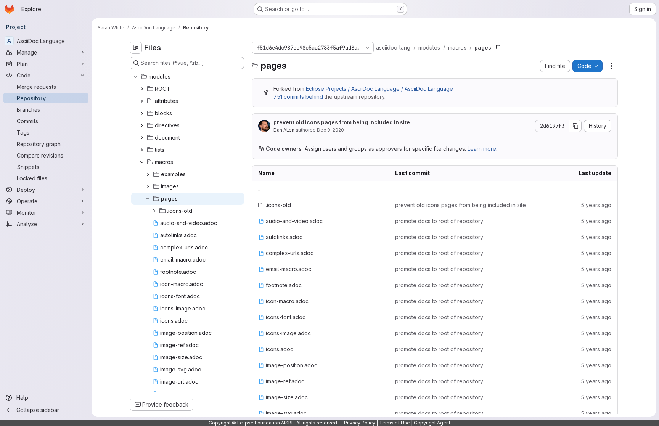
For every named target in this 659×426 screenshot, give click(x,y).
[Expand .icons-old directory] (154, 210)
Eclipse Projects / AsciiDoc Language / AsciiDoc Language (379, 88)
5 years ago (596, 205)
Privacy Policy (359, 423)
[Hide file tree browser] (136, 48)
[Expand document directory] (141, 137)
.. (259, 189)
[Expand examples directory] (148, 174)
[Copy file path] (499, 48)
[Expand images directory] (148, 186)
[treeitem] (187, 77)
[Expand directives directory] (141, 125)
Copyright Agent (432, 423)
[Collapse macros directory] (141, 162)
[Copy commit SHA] (575, 126)
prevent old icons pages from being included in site (341, 122)
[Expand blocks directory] (141, 113)
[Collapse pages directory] (148, 198)
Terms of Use (394, 423)
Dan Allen (283, 130)
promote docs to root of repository (439, 221)
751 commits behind (298, 96)
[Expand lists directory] (141, 149)
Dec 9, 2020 (330, 130)
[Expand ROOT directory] (141, 88)
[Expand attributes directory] (141, 101)
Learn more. (482, 148)
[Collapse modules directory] (135, 76)
